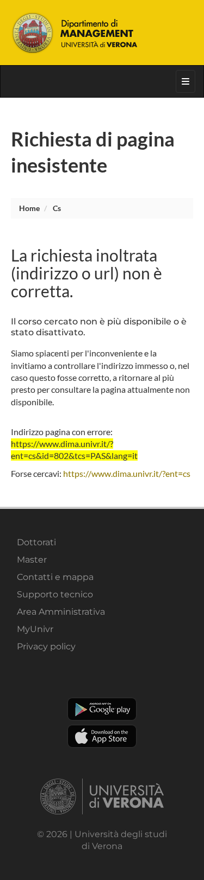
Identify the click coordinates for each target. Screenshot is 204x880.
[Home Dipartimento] (102, 32)
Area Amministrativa (61, 612)
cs (57, 208)
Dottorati (36, 542)
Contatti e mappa (55, 577)
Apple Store (102, 736)
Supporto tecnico (55, 594)
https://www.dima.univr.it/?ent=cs (126, 473)
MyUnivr (35, 629)
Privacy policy (46, 646)
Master (32, 559)
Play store (102, 709)
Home (29, 208)
